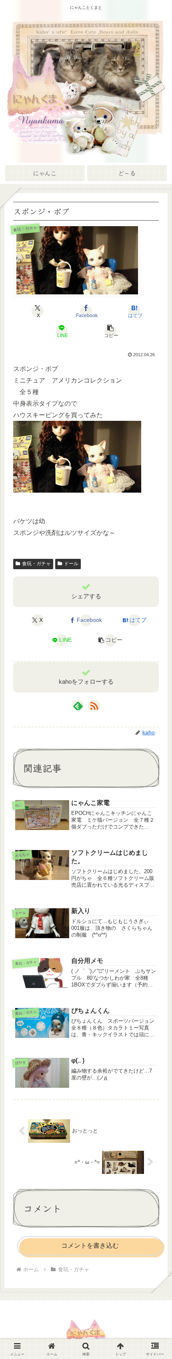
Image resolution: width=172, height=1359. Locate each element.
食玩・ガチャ (36, 563)
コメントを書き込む (90, 1245)
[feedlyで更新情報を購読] (78, 706)
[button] (110, 331)
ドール (71, 563)
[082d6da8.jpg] (77, 456)
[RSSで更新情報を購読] (94, 706)
